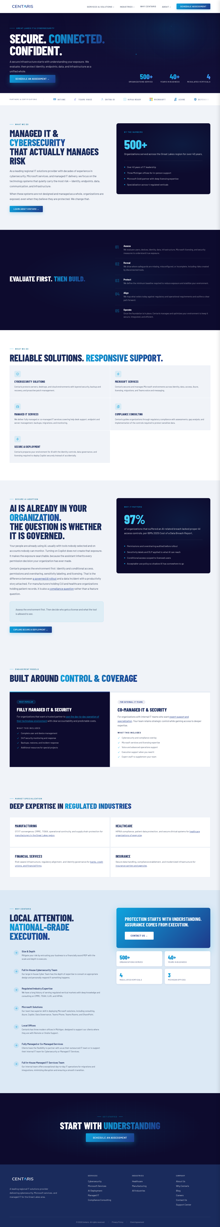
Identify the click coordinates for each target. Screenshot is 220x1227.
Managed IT (93, 1195)
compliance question (61, 588)
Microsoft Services (97, 1186)
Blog (178, 1190)
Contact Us (181, 1200)
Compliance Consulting (99, 1200)
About (165, 6)
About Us (180, 1181)
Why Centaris (148, 6)
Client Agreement (137, 1222)
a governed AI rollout (45, 578)
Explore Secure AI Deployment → (31, 629)
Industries (126, 6)
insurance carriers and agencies (131, 865)
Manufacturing (139, 1186)
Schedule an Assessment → (32, 78)
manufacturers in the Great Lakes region (35, 835)
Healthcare (137, 1181)
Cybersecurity (94, 1181)
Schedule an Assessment (110, 1137)
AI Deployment (95, 1190)
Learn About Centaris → (26, 209)
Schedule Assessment (193, 6)
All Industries (138, 1190)
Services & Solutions (99, 6)
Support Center (183, 1204)
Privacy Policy (117, 1222)
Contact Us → (139, 935)
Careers (180, 1195)
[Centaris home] (22, 6)
